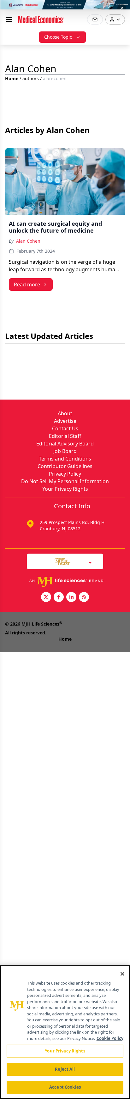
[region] (65, 1032)
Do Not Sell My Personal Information (65, 481)
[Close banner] (121, 8)
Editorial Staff (65, 436)
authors (30, 78)
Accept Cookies (65, 1087)
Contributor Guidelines (65, 466)
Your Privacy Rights (65, 488)
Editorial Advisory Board (65, 443)
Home (11, 78)
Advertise (65, 420)
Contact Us (65, 428)
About (65, 413)
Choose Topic (58, 37)
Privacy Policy (65, 473)
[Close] (122, 974)
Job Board (65, 451)
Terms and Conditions (65, 458)
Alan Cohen (28, 241)
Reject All (65, 1069)
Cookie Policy (110, 1038)
